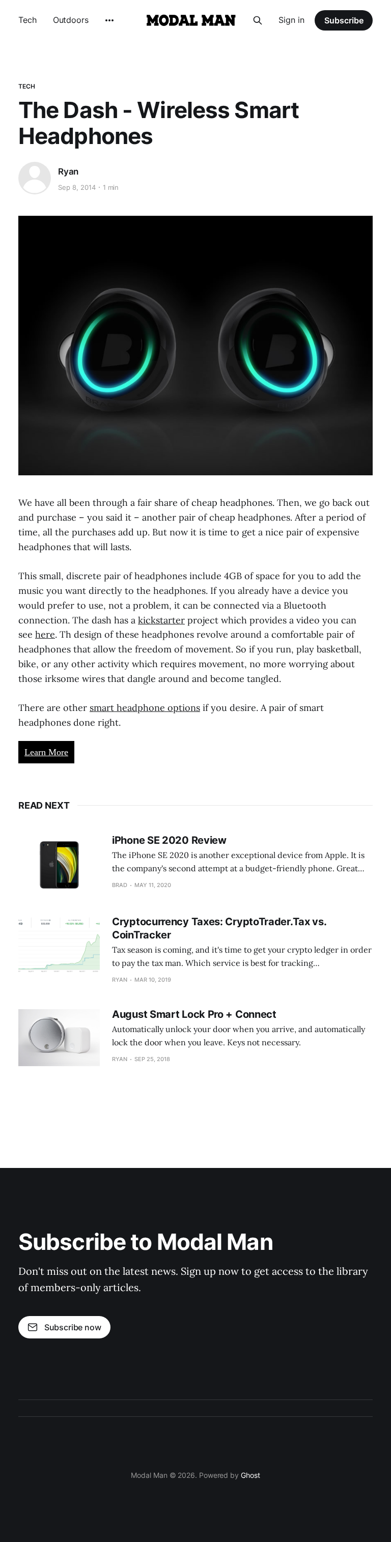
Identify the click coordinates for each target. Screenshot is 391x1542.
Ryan (68, 171)
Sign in (291, 20)
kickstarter (161, 620)
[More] (109, 20)
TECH (26, 86)
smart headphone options (145, 707)
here (45, 634)
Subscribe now (72, 1327)
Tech (27, 20)
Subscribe (344, 20)
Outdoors (71, 20)
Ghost (250, 1475)
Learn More (46, 752)
